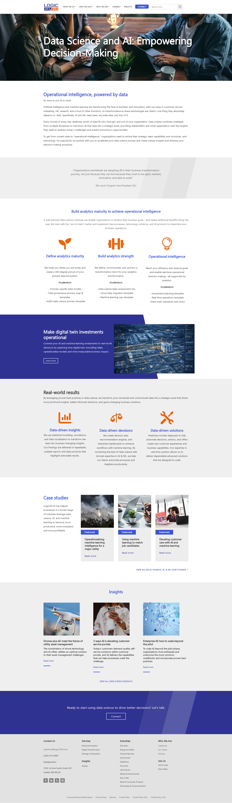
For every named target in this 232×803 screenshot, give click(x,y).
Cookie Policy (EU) (140, 797)
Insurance (124, 766)
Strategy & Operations (91, 754)
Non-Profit (124, 778)
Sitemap (112, 797)
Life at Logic (163, 765)
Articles (85, 766)
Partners (161, 754)
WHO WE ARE (102, 6)
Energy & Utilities (127, 750)
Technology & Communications (133, 786)
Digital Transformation (91, 750)
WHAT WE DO (69, 6)
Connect (142, 6)
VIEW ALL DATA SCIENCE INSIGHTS (116, 681)
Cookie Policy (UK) (158, 797)
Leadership (162, 746)
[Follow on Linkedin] (51, 780)
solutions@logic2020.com (56, 749)
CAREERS (116, 6)
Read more (90, 556)
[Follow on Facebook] (46, 780)
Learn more (51, 360)
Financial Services (127, 754)
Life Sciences (125, 770)
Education (124, 746)
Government (125, 758)
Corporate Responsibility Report (80, 797)
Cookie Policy (124, 797)
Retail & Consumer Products (131, 782)
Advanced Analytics (90, 746)
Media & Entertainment (129, 774)
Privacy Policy (101, 797)
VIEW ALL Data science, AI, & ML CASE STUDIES (161, 569)
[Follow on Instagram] (62, 780)
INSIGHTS (128, 6)
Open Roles (163, 769)
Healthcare (124, 762)
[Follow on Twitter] (57, 780)
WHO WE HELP (85, 6)
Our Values (162, 750)
